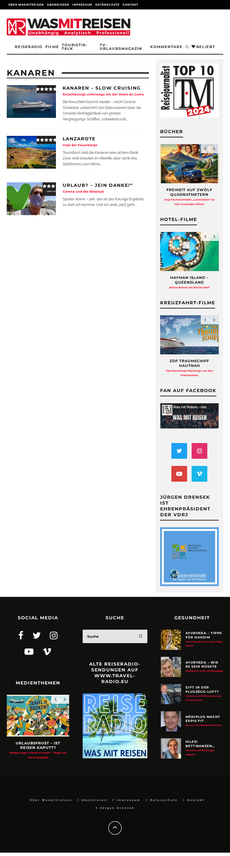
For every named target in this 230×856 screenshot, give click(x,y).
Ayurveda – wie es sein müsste (204, 666)
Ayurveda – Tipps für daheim (204, 639)
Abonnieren (58, 4)
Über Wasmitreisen (26, 4)
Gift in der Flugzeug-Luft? (203, 693)
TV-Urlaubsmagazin (121, 47)
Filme (52, 47)
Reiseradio (29, 47)
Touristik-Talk (75, 47)
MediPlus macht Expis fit (203, 720)
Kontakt (130, 4)
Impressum (82, 4)
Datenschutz (107, 4)
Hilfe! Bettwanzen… (200, 748)
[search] (140, 636)
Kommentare (166, 47)
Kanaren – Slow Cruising (103, 90)
